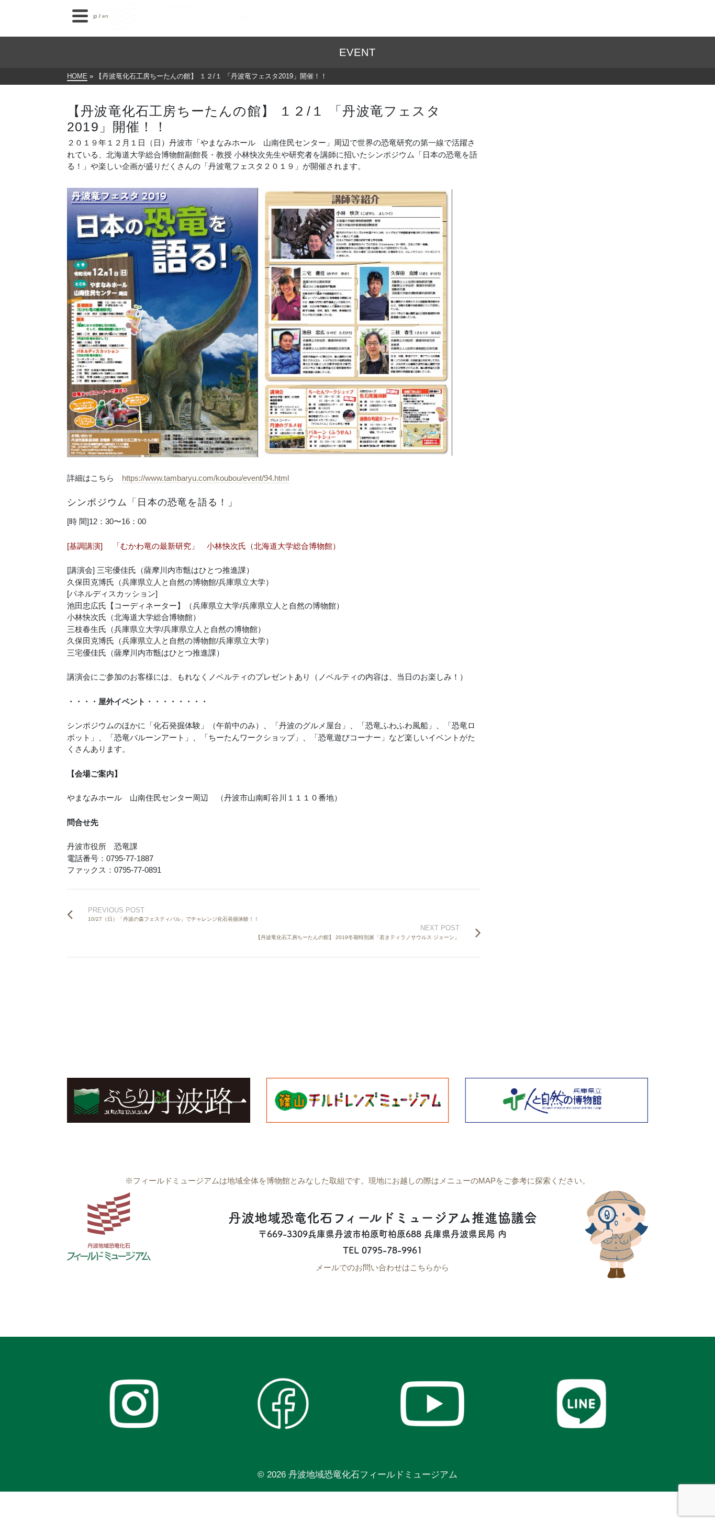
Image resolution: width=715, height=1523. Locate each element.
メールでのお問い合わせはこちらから (382, 1267)
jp (95, 16)
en (105, 16)
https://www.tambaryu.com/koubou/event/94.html (205, 477)
